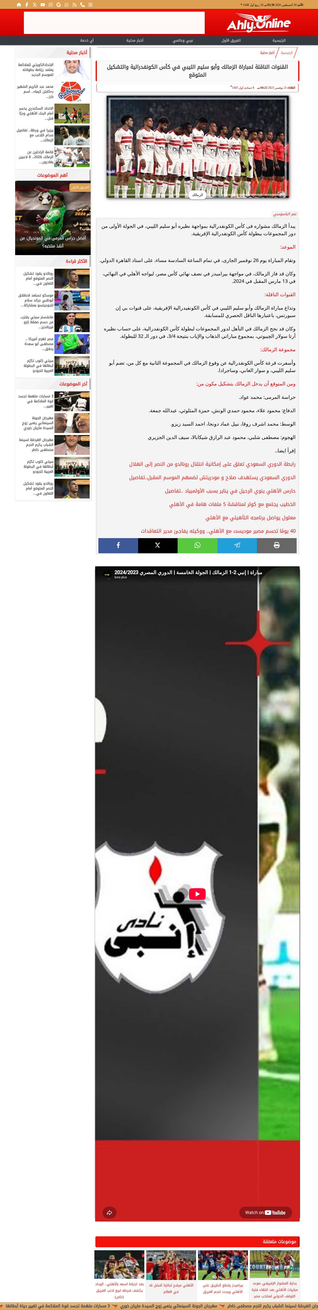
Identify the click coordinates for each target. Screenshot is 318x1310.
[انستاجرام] (51, 4)
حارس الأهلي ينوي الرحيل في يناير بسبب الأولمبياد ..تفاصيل (230, 490)
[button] (26, 220)
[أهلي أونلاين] (258, 24)
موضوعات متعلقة (279, 1241)
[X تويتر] (35, 4)
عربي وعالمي (183, 40)
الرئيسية (279, 40)
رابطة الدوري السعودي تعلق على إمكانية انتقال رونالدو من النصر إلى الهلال (212, 464)
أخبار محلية (134, 40)
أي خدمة (87, 40)
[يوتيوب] (43, 4)
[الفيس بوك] (27, 4)
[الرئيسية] (19, 4)
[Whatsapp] (67, 4)
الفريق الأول (231, 40)
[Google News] (59, 4)
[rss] (75, 4)
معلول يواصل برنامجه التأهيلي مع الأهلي (250, 517)
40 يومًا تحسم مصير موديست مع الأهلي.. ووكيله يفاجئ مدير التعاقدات (218, 531)
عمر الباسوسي (284, 214)
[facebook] (118, 545)
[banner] (114, 23)
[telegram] (237, 545)
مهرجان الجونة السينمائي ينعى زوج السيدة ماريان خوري (209, 1306)
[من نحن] (82, 4)
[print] (277, 545)
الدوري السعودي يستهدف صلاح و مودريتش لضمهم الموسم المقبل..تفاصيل (212, 477)
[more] (90, 4)
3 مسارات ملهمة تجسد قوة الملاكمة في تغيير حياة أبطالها (98, 1306)
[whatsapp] (197, 545)
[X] (158, 545)
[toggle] (39, 40)
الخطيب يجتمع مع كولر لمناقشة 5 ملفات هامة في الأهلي (232, 504)
